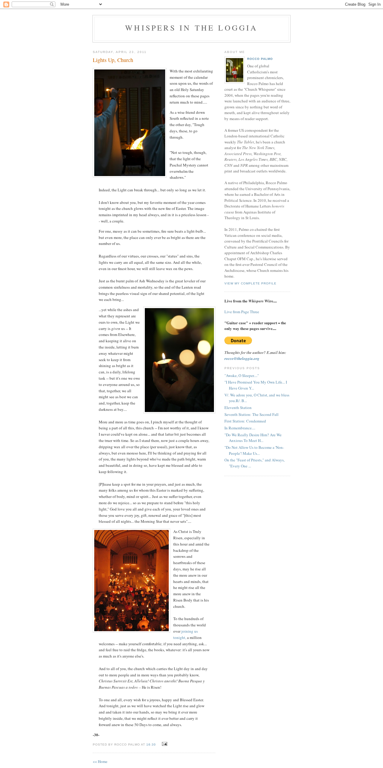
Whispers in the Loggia (191, 27)
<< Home (100, 761)
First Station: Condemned (245, 421)
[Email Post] (164, 744)
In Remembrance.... (239, 428)
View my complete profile (250, 283)
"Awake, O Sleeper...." (241, 375)
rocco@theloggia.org (241, 358)
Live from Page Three (241, 311)
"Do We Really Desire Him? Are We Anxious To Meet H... (253, 437)
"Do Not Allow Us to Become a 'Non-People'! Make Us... (254, 450)
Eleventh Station (238, 407)
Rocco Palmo (260, 58)
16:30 (151, 744)
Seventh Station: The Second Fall (251, 414)
